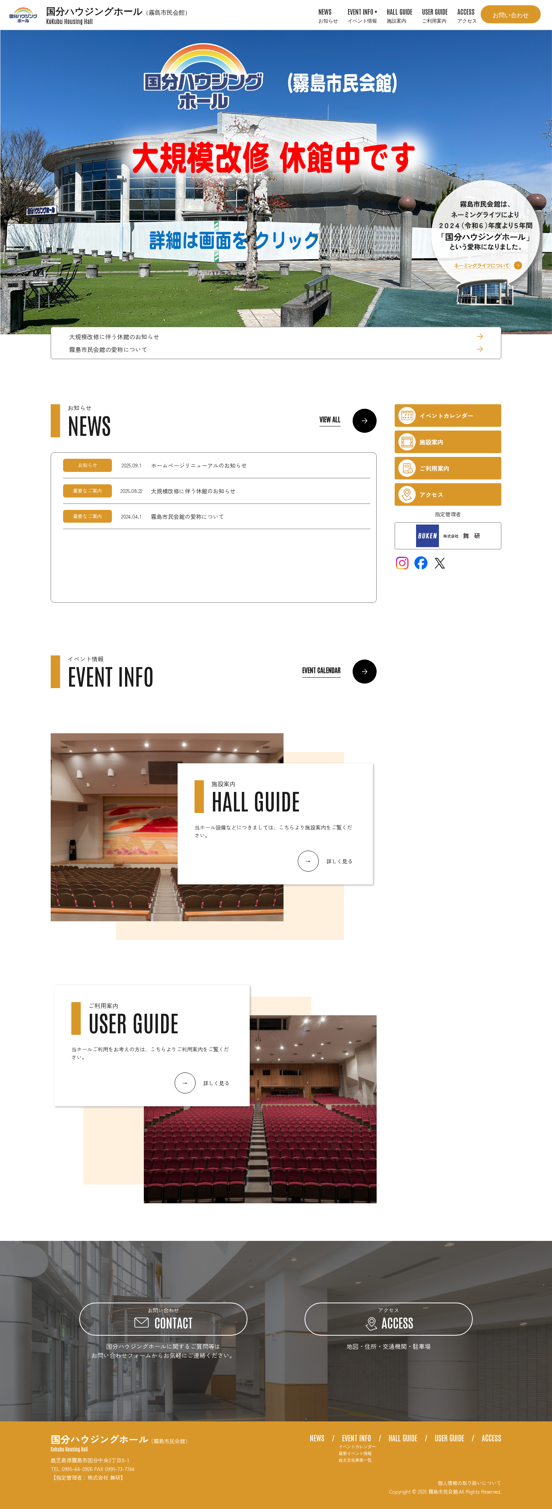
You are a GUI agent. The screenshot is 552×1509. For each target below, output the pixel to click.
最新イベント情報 (355, 1453)
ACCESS (467, 15)
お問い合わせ (511, 14)
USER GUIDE (435, 15)
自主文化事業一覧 (355, 1459)
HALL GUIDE (399, 15)
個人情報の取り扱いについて (469, 1482)
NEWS (328, 15)
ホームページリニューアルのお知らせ (199, 465)
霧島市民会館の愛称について (108, 349)
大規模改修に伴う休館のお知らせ (114, 336)
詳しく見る (329, 861)
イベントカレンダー (357, 1446)
